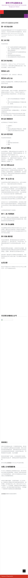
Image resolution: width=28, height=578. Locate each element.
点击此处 (9, 462)
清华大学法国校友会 (14, 3)
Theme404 (10, 576)
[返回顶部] (24, 571)
